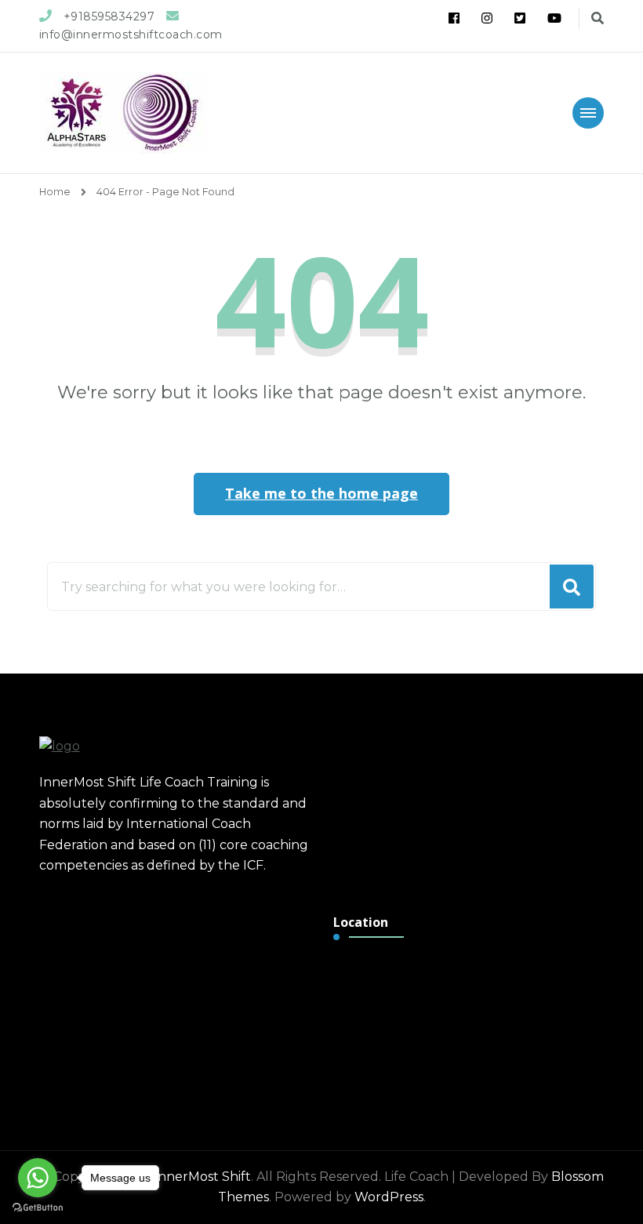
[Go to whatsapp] (37, 1177)
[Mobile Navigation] (588, 113)
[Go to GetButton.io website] (38, 1208)
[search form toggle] (597, 18)
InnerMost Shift (202, 1176)
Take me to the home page (321, 493)
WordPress (388, 1196)
